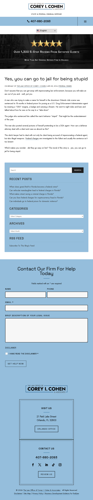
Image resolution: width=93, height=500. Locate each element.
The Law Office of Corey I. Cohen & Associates (41, 490)
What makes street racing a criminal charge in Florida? (31, 194)
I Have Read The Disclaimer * (24, 354)
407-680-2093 (40, 21)
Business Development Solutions (57, 493)
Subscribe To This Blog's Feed (21, 245)
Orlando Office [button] (46, 429)
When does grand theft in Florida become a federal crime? (33, 186)
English (43, 31)
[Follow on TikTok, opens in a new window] (53, 465)
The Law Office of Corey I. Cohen (31, 86)
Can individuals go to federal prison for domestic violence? (33, 201)
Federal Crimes (65, 86)
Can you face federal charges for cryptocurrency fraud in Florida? (36, 197)
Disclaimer (10, 347)
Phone (50, 289)
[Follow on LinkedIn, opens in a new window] (46, 465)
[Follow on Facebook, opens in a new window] (33, 465)
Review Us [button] (46, 474)
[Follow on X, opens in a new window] (40, 465)
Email (9, 302)
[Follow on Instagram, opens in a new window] (60, 465)
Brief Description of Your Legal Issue (27, 315)
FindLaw (76, 493)
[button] (85, 21)
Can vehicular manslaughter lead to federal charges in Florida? (35, 190)
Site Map (27, 493)
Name (8, 289)
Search (77, 170)
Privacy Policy (38, 493)
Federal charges (32, 138)
